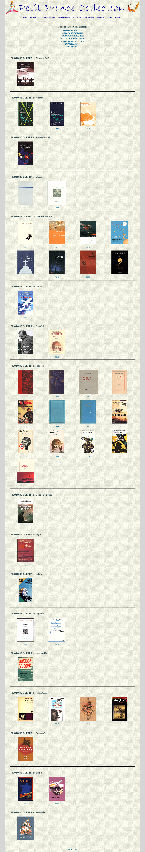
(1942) (72, 39)
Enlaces (109, 17)
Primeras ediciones (48, 17)
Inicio (25, 17)
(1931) (72, 33)
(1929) (72, 31)
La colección (34, 17)
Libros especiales (64, 17)
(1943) (72, 41)
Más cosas (100, 17)
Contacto (118, 17)
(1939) (73, 36)
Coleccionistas (89, 17)
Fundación (77, 17)
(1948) (72, 44)
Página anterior (72, 849)
